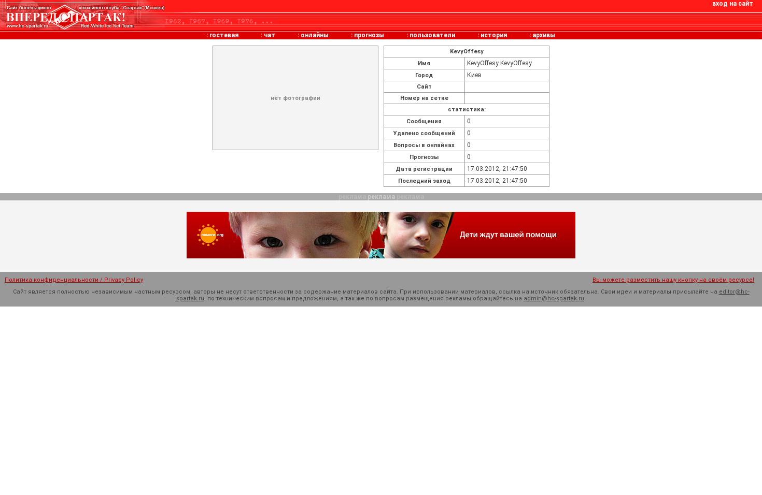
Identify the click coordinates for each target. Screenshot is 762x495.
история (494, 35)
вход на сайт (732, 3)
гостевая (223, 35)
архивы (543, 35)
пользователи (432, 35)
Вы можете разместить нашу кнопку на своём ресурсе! (673, 279)
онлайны (315, 35)
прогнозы (369, 35)
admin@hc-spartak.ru (554, 298)
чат (269, 35)
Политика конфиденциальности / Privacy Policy (74, 279)
